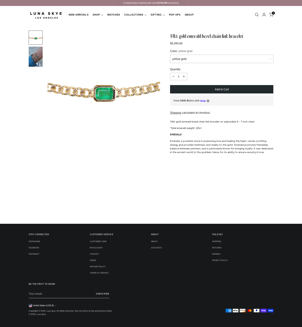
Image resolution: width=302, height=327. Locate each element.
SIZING (93, 260)
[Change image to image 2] (36, 57)
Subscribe (102, 294)
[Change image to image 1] (36, 38)
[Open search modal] (256, 14)
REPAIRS (216, 254)
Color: (181, 51)
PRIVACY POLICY (220, 260)
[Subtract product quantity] (173, 76)
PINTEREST (34, 254)
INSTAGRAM (34, 241)
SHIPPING (216, 241)
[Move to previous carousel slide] (146, 212)
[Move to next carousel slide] (156, 212)
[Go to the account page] (264, 14)
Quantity (175, 69)
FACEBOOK (34, 248)
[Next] (188, 3)
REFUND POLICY (97, 267)
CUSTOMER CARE (98, 241)
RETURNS (216, 248)
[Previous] (114, 3)
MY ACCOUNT (96, 248)
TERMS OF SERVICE (99, 273)
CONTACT (94, 254)
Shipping (175, 112)
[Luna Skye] (46, 14)
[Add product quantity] (184, 76)
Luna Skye (51, 311)
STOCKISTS (156, 248)
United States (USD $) (43, 305)
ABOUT (154, 241)
